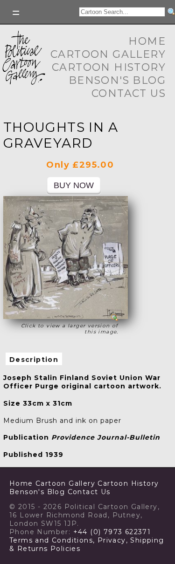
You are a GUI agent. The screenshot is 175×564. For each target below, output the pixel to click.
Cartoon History (109, 67)
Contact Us (128, 93)
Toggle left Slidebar (16, 13)
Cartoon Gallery (108, 54)
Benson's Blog (117, 80)
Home (147, 41)
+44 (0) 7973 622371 (112, 532)
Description (33, 359)
